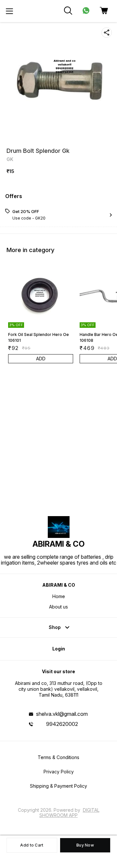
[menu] (9, 11)
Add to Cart (31, 845)
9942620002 (62, 724)
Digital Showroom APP (69, 812)
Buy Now (85, 845)
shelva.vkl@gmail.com (62, 714)
